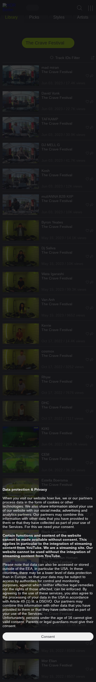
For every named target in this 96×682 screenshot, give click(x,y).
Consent (48, 636)
